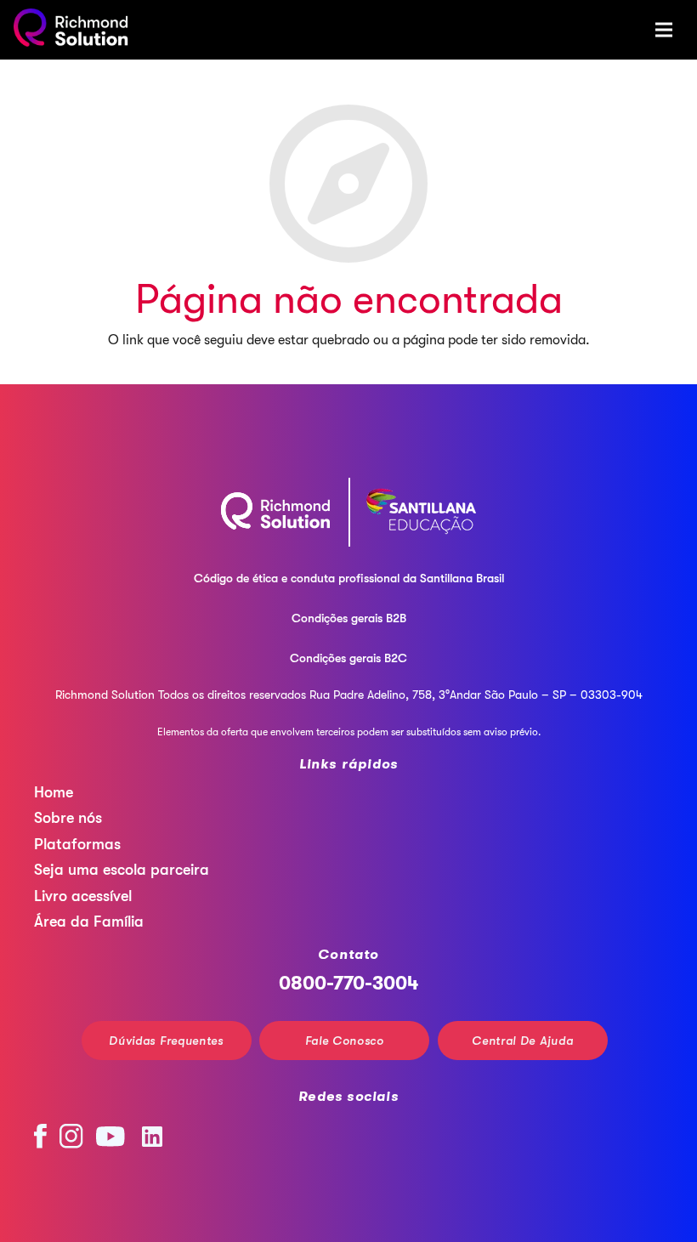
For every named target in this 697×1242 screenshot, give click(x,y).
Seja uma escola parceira (121, 869)
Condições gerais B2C (348, 658)
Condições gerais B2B (349, 618)
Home (53, 792)
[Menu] (663, 30)
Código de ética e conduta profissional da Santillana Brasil (349, 578)
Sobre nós (68, 817)
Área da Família (89, 921)
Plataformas (77, 844)
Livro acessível (83, 896)
